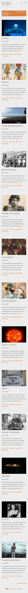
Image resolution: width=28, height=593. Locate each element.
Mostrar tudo (20, 12)
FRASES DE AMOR (9, 170)
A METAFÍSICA (8, 257)
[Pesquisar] (22, 3)
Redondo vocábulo (6, 3)
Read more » (5, 56)
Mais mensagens (21, 583)
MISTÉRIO (6, 476)
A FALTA (5, 38)
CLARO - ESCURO (9, 345)
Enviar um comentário (15, 54)
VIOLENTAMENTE (9, 301)
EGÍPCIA (5, 82)
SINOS (4, 388)
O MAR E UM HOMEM (11, 560)
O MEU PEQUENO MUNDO (12, 126)
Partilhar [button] (5, 54)
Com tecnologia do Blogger (15, 589)
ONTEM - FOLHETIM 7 (11, 213)
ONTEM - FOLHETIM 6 (11, 432)
